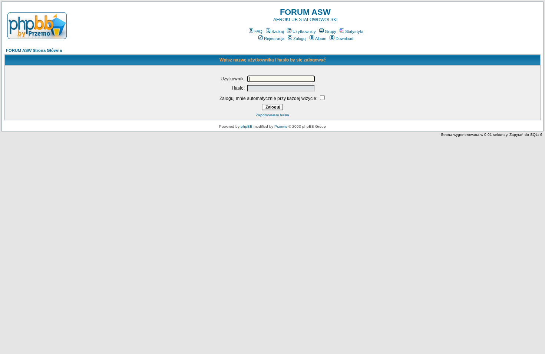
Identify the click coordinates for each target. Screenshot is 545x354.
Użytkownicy (304, 31)
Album (320, 38)
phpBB (246, 126)
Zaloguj (299, 38)
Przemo (280, 126)
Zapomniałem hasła (272, 115)
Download (344, 38)
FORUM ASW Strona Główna (34, 50)
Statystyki (354, 31)
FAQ (258, 31)
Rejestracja (274, 38)
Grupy (330, 31)
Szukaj (277, 31)
